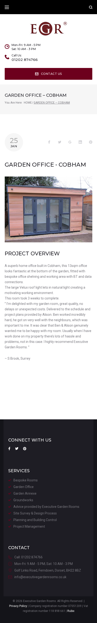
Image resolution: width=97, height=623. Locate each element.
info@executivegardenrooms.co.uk (40, 577)
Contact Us (51, 74)
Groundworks (23, 500)
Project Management (29, 526)
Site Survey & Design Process (35, 513)
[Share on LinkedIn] (80, 142)
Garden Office (23, 487)
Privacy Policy (18, 606)
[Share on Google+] (70, 142)
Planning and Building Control (35, 520)
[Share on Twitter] (59, 142)
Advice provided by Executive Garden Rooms (46, 507)
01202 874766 (25, 60)
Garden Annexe (24, 493)
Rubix (70, 611)
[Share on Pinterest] (90, 142)
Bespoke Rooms (25, 480)
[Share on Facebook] (49, 142)
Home (28, 102)
